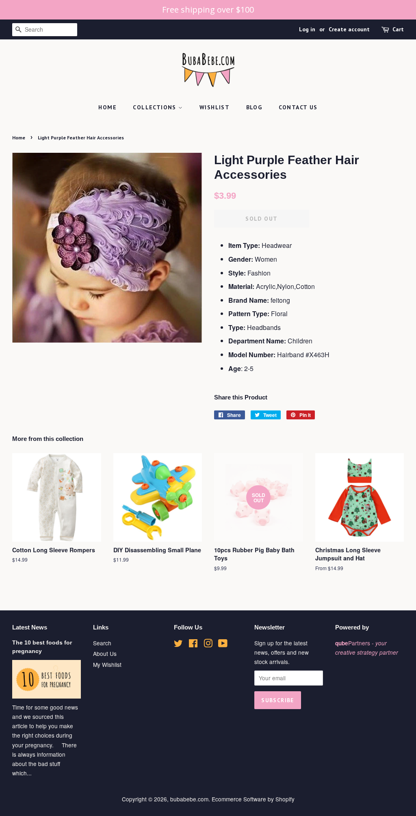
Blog (254, 107)
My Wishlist (107, 664)
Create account (349, 29)
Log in (307, 29)
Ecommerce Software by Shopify (253, 799)
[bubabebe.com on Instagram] (208, 644)
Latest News (29, 627)
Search (102, 643)
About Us (105, 653)
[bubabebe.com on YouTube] (223, 644)
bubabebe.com (189, 799)
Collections (155, 107)
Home (107, 107)
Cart (398, 29)
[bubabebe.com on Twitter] (178, 644)
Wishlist (214, 107)
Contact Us (298, 107)
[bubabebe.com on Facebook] (193, 644)
